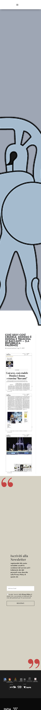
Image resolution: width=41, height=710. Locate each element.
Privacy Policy (26, 594)
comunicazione (11, 348)
